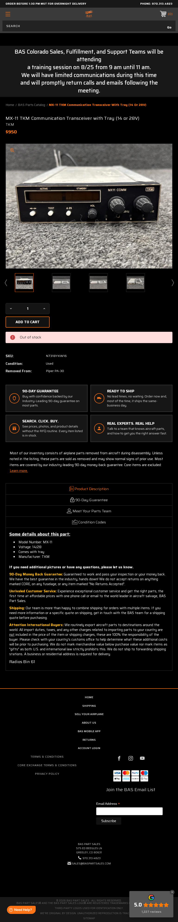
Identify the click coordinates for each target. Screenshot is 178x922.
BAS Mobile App (89, 731)
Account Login (89, 748)
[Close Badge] (172, 892)
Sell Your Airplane (89, 714)
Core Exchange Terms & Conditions (47, 765)
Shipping (89, 706)
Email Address (108, 804)
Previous (5, 282)
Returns (89, 740)
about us (89, 722)
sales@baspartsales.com (91, 863)
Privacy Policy (47, 773)
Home (89, 697)
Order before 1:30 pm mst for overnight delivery (46, 3)
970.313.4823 (162, 3)
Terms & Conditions (47, 756)
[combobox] (89, 25)
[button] (89, 877)
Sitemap (89, 918)
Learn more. (19, 470)
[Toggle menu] (22, 14)
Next (172, 282)
